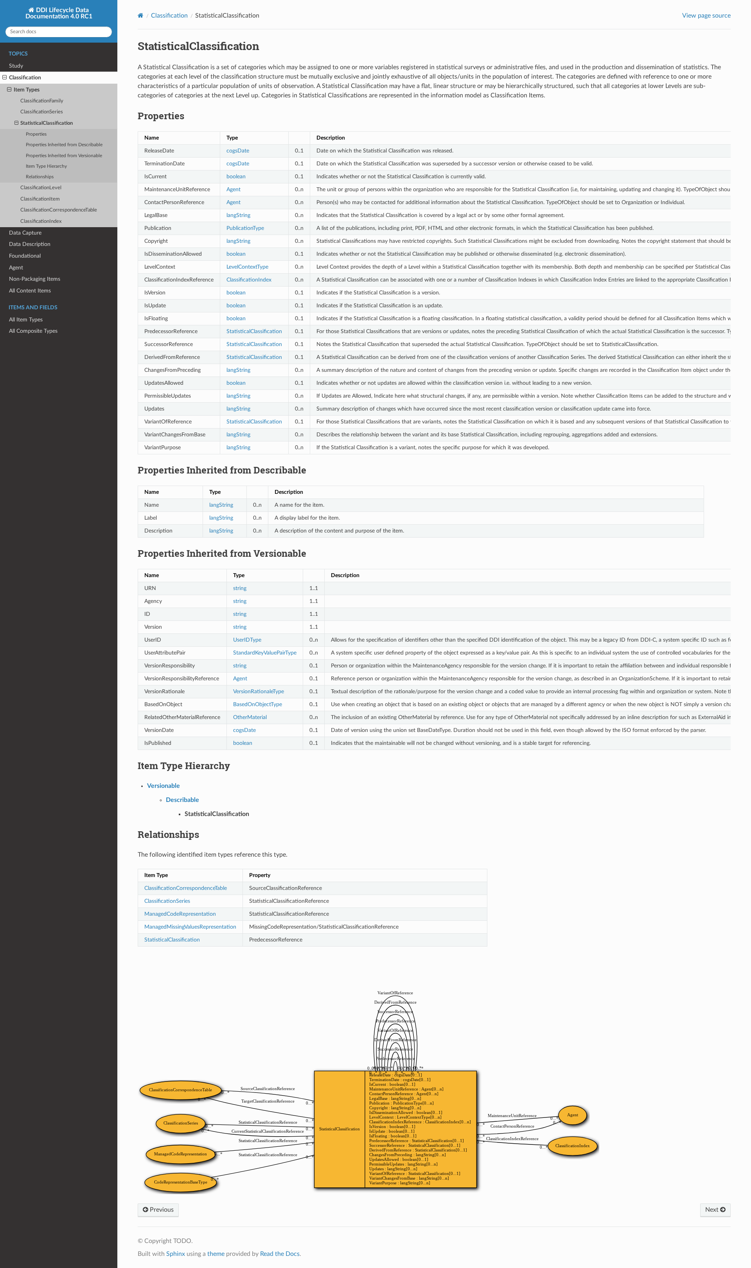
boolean (236, 176)
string (239, 588)
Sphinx (175, 1254)
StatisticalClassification (46, 123)
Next (712, 1210)
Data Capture (25, 233)
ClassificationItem (40, 199)
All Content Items (30, 291)
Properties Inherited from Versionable (64, 156)
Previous (161, 1210)
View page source (706, 16)
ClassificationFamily (41, 101)
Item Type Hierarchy (46, 166)
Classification (25, 78)
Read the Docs (280, 1254)
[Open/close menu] (4, 77)
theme (216, 1254)
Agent (16, 268)
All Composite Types (33, 331)
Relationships (40, 177)
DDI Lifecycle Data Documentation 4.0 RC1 (58, 13)
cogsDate (237, 151)
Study (16, 66)
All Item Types (26, 320)
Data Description (29, 244)
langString (238, 215)
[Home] (141, 15)
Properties (36, 134)
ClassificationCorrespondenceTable (58, 210)
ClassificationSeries (41, 112)
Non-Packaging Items (34, 279)
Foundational (25, 256)
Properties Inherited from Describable (64, 145)
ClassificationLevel (40, 187)
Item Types (27, 90)
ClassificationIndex (40, 221)
